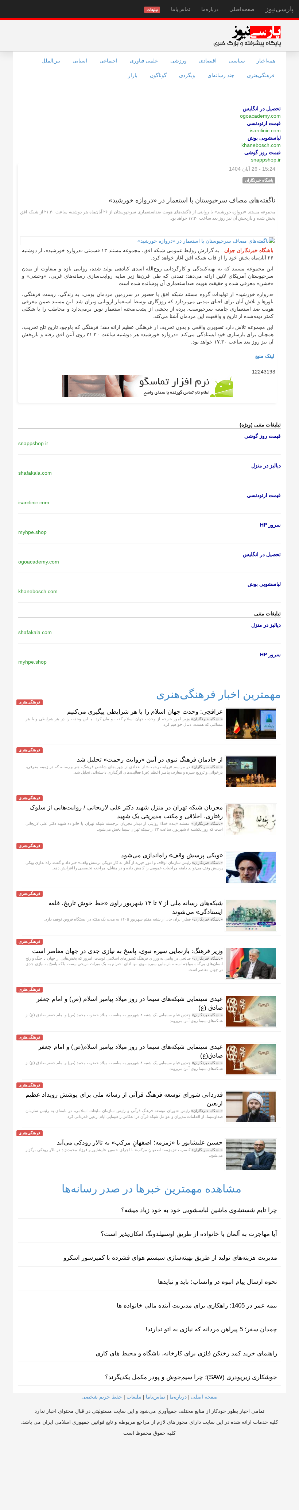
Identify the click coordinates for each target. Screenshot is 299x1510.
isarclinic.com (265, 130)
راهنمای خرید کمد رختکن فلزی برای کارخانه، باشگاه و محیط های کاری (186, 1353)
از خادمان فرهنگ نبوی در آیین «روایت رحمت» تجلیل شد (150, 759)
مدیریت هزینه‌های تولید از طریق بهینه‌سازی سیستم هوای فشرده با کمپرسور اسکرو (170, 1257)
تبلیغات (134, 1397)
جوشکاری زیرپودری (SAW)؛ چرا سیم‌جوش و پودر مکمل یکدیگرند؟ (191, 1377)
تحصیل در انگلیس (262, 108)
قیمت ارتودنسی (264, 123)
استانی (80, 61)
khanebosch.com (261, 145)
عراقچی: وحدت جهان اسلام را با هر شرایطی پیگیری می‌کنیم (145, 711)
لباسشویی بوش (264, 138)
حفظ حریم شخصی (101, 1397)
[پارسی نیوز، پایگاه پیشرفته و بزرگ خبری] (247, 36)
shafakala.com (35, 473)
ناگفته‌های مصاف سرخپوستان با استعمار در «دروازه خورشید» (192, 200)
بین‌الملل (51, 61)
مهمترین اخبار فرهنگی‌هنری (218, 694)
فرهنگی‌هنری (261, 75)
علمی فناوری (144, 61)
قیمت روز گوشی (262, 152)
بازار (132, 75)
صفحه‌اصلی (242, 9)
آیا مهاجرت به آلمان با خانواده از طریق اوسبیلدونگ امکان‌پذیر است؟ (189, 1233)
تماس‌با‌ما (180, 9)
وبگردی (187, 75)
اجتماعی (108, 61)
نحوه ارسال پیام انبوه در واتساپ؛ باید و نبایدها (217, 1281)
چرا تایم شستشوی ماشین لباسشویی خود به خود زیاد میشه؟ (199, 1210)
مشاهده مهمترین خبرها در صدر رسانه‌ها (151, 1189)
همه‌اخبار (266, 61)
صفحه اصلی (204, 1397)
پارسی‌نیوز (279, 9)
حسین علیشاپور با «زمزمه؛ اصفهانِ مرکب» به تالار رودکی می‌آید (140, 1142)
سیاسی (237, 61)
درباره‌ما (209, 9)
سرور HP (270, 525)
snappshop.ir (266, 160)
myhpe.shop (32, 532)
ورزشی (178, 61)
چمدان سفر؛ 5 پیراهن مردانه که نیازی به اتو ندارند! (211, 1329)
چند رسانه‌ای (220, 75)
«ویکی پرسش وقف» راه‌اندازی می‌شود (172, 855)
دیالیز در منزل (266, 465)
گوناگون (158, 75)
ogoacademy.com (260, 116)
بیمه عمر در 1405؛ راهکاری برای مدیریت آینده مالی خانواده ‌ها (197, 1305)
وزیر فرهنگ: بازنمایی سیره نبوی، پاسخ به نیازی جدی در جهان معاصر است (127, 951)
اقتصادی (208, 61)
